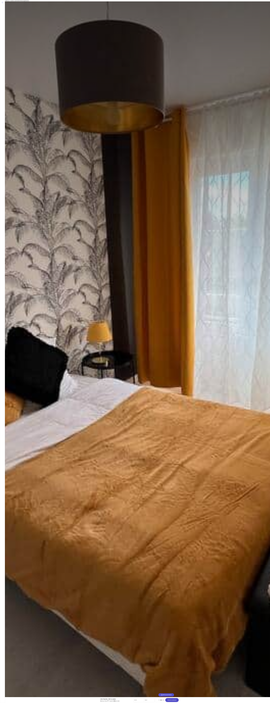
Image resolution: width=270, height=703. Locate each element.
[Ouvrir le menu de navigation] (2, 2)
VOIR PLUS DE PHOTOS (167, 694)
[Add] (163, 700)
